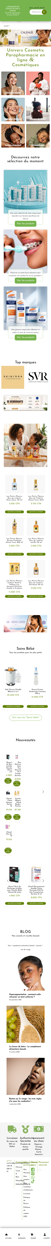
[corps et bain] (38, 109)
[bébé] (38, 136)
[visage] (13, 83)
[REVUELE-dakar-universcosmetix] (25, 191)
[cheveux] (13, 136)
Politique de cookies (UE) (25, 1211)
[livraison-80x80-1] (12, 1129)
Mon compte (25, 1178)
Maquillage (18, 1180)
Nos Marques (25, 1171)
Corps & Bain (18, 1174)
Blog (25, 1183)
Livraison (12, 1138)
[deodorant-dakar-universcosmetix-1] (25, 403)
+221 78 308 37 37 (9, 1168)
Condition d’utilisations (25, 1188)
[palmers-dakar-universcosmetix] (25, 308)
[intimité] (38, 83)
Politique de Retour (25, 1200)
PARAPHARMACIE (18, 1184)
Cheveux (18, 1167)
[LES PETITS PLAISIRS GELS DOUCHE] (25, 445)
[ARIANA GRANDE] (25, 623)
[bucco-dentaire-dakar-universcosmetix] (25, 251)
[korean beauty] (13, 109)
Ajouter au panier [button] (14, 512)
